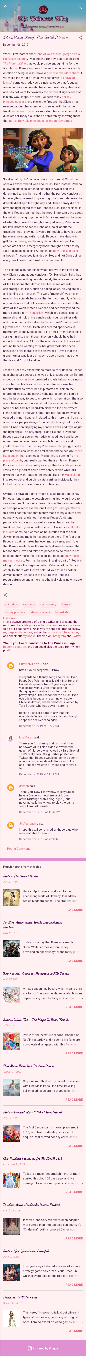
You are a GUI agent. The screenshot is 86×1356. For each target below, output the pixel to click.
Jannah (24, 786)
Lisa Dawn (26, 737)
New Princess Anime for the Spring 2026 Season (36, 973)
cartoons (29, 604)
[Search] (80, 8)
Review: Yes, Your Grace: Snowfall (26, 1251)
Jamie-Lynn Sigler (23, 379)
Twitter (76, 636)
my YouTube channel (64, 632)
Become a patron (14, 647)
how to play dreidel (65, 251)
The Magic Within (14, 63)
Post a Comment (18, 848)
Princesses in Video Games (21, 1297)
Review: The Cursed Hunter (21, 876)
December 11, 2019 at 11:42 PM (39, 812)
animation (11, 604)
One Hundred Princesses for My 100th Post (32, 1158)
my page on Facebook (17, 632)
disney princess (15, 612)
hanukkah (61, 612)
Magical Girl (72, 475)
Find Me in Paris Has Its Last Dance (28, 1066)
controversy (48, 604)
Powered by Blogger (45, 1348)
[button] (80, 38)
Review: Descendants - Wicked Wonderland (32, 1112)
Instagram (59, 636)
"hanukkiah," (36, 313)
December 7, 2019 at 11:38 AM (39, 774)
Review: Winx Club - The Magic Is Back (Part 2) (36, 1019)
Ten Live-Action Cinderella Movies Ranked (31, 1204)
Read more (74, 910)
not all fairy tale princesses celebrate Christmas (40, 121)
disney (65, 604)
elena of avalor (40, 612)
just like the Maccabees (64, 73)
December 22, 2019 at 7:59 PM (39, 839)
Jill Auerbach (27, 823)
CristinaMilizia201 (30, 664)
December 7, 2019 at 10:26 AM (39, 726)
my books (29, 636)
